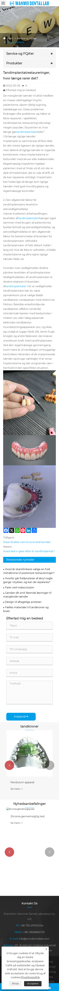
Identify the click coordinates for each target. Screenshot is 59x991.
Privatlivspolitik (30, 977)
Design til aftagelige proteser (23, 601)
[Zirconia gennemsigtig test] (29, 809)
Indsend (21, 716)
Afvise (15, 983)
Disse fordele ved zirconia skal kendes (27, 542)
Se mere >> (17, 788)
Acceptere (32, 983)
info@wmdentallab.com (34, 938)
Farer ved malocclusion (19, 587)
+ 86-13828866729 (33, 932)
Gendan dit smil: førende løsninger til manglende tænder (27, 594)
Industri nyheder (15, 42)
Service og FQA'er (27, 38)
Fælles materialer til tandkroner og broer (26, 609)
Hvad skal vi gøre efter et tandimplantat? (29, 551)
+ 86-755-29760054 (31, 925)
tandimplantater (26, 131)
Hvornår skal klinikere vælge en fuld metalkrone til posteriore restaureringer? (29, 571)
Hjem (10, 38)
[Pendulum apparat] (29, 753)
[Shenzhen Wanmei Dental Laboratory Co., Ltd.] (29, 3)
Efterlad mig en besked (21, 90)
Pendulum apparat (22, 782)
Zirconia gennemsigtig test (28, 816)
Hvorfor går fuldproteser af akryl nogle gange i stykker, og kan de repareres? (28, 580)
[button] (9, 765)
